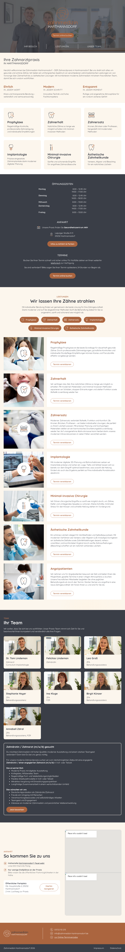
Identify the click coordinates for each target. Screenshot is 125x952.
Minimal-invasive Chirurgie (59, 156)
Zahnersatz (96, 122)
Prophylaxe (15, 122)
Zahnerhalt (55, 122)
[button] (62, 35)
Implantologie (17, 154)
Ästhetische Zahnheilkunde (98, 156)
